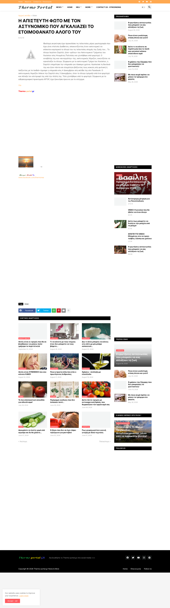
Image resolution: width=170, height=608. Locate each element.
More (88, 7)
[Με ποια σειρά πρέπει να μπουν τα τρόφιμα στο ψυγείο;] (120, 77)
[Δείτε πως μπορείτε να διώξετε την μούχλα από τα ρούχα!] (120, 224)
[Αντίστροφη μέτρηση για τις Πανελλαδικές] (120, 202)
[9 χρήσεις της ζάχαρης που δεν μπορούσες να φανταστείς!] (120, 65)
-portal (26, 91)
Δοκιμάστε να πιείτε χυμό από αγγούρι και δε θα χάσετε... (31, 431)
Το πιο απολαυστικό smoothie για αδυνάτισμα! (31, 401)
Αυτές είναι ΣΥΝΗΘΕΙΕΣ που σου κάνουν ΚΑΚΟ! (32, 373)
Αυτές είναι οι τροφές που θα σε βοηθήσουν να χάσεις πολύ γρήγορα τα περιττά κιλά (32, 344)
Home (20, 2)
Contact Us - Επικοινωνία (42, 2)
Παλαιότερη (104, 441)
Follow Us (148, 569)
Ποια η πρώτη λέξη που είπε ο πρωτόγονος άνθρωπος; (63, 373)
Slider (34, 16)
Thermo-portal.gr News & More (46, 569)
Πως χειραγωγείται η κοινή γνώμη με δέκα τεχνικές (94, 431)
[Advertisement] (61, 130)
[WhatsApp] (54, 310)
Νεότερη (23, 441)
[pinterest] (151, 1)
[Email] (63, 310)
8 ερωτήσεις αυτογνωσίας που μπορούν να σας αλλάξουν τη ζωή (139, 25)
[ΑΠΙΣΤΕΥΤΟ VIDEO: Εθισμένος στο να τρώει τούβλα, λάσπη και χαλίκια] (120, 237)
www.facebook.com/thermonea (31, 177)
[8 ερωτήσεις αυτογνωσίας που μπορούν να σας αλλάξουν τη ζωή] (120, 26)
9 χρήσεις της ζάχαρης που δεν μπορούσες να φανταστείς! (140, 64)
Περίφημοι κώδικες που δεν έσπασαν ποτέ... (62, 401)
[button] (143, 7)
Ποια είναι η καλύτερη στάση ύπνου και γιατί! (138, 36)
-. (26, 175)
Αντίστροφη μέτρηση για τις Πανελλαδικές (139, 200)
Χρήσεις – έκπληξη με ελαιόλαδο (91, 373)
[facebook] (139, 1)
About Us (28, 2)
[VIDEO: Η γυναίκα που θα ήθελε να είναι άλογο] (120, 213)
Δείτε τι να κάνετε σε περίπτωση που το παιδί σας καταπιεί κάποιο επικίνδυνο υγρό (138, 50)
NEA (78, 7)
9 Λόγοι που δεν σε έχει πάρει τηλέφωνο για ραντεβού (63, 431)
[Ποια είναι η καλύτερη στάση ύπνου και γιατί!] (120, 38)
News (58, 7)
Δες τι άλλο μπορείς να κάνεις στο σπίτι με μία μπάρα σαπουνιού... (95, 344)
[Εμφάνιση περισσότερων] (68, 310)
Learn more (23, 596)
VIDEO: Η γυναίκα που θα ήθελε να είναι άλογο (138, 211)
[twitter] (143, 1)
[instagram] (144, 558)
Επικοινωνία (136, 569)
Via (19, 85)
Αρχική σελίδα (24, 16)
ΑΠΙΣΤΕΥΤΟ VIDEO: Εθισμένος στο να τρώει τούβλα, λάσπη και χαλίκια (140, 236)
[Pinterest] (59, 310)
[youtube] (147, 1)
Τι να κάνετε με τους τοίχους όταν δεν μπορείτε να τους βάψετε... (63, 344)
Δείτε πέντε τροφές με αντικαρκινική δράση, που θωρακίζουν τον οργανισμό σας (96, 402)
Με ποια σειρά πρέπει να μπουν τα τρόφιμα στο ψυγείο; (138, 76)
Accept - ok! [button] (12, 601)
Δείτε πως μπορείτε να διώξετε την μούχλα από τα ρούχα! (139, 223)
